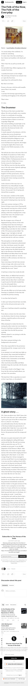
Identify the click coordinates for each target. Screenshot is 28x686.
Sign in (24, 2)
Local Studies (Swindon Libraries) (16, 48)
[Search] (25, 604)
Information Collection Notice (17, 561)
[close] (23, 637)
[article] (14, 614)
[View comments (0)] (8, 21)
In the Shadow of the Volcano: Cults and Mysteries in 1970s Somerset (8, 611)
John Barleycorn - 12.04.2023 (7, 625)
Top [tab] (3, 604)
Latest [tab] (7, 604)
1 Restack (13, 569)
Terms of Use (21, 560)
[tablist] (8, 585)
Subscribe (19, 2)
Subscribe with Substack (15, 664)
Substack (6, 682)
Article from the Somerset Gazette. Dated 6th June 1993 (9, 615)
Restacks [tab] (11, 585)
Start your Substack (10, 679)
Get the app (22, 679)
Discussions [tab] (13, 604)
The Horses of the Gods (11, 15)
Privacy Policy (19, 670)
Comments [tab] (5, 585)
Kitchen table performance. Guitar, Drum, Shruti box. (8, 628)
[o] (24, 626)
